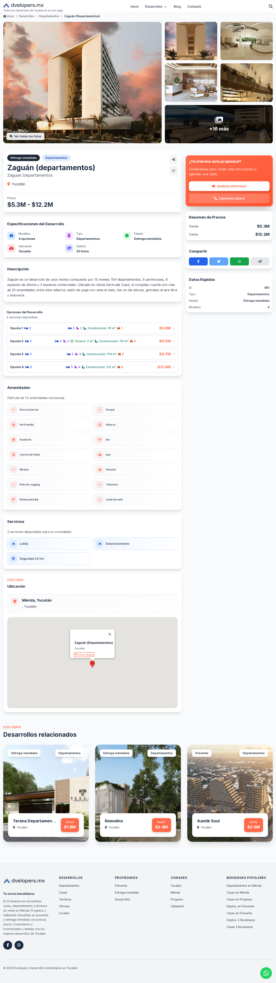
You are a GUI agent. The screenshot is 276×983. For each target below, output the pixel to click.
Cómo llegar (85, 654)
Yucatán (176, 885)
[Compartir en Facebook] (198, 261)
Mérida (175, 892)
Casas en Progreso (239, 899)
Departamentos (69, 885)
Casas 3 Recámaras (240, 927)
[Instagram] (19, 945)
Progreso (177, 899)
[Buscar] (271, 6)
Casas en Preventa (239, 913)
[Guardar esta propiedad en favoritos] (174, 171)
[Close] (110, 634)
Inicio (135, 6)
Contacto (194, 6)
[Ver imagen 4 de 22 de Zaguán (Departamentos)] (191, 82)
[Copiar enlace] (260, 261)
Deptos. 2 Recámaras (241, 920)
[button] (92, 664)
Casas (63, 892)
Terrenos (65, 899)
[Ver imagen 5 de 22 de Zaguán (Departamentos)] (246, 82)
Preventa (121, 885)
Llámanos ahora (231, 198)
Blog (177, 6)
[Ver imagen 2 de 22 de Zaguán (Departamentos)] (191, 41)
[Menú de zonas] (165, 6)
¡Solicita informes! (232, 186)
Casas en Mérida (238, 892)
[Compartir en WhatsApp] (239, 261)
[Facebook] (7, 945)
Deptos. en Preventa (240, 906)
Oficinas (64, 906)
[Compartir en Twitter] (218, 261)
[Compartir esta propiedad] (174, 159)
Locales (64, 913)
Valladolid (177, 906)
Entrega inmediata (127, 892)
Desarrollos (153, 6)
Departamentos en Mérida (244, 885)
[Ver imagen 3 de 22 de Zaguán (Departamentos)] (246, 41)
